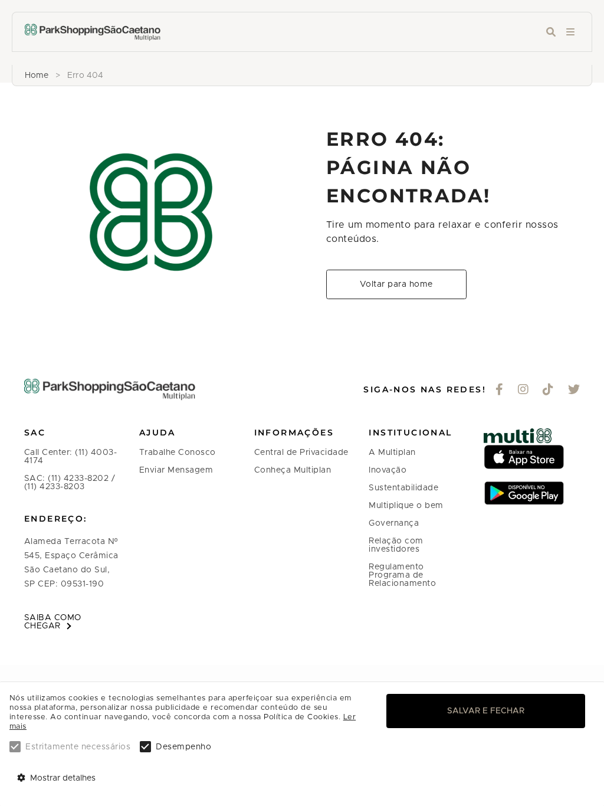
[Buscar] (551, 32)
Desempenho (183, 747)
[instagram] (523, 390)
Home (36, 75)
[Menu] (570, 32)
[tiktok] (548, 390)
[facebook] (499, 390)
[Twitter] (574, 390)
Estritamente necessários (77, 747)
